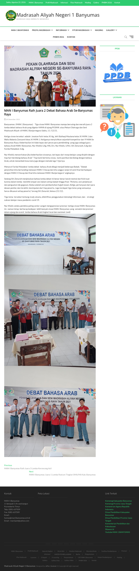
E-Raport (44, 557)
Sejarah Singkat (47, 551)
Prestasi (124, 551)
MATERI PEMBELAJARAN (62, 554)
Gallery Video (68, 560)
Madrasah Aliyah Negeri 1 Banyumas (57, 15)
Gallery (96, 2)
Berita (78, 554)
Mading (88, 2)
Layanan (33, 557)
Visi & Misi (60, 551)
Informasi (64, 2)
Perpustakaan (68, 557)
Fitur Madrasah (76, 2)
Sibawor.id (109, 529)
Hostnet (53, 566)
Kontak (117, 2)
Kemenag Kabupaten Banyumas (118, 501)
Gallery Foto (55, 560)
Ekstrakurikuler (91, 551)
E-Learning (55, 557)
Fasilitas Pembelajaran (109, 551)
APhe (47, 566)
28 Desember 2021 (13, 119)
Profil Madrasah (52, 2)
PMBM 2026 (107, 2)
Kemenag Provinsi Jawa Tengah (118, 503)
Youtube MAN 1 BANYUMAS (117, 532)
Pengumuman (89, 554)
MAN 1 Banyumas (36, 2)
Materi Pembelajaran (105, 557)
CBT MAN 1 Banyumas (85, 557)
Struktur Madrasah (75, 551)
